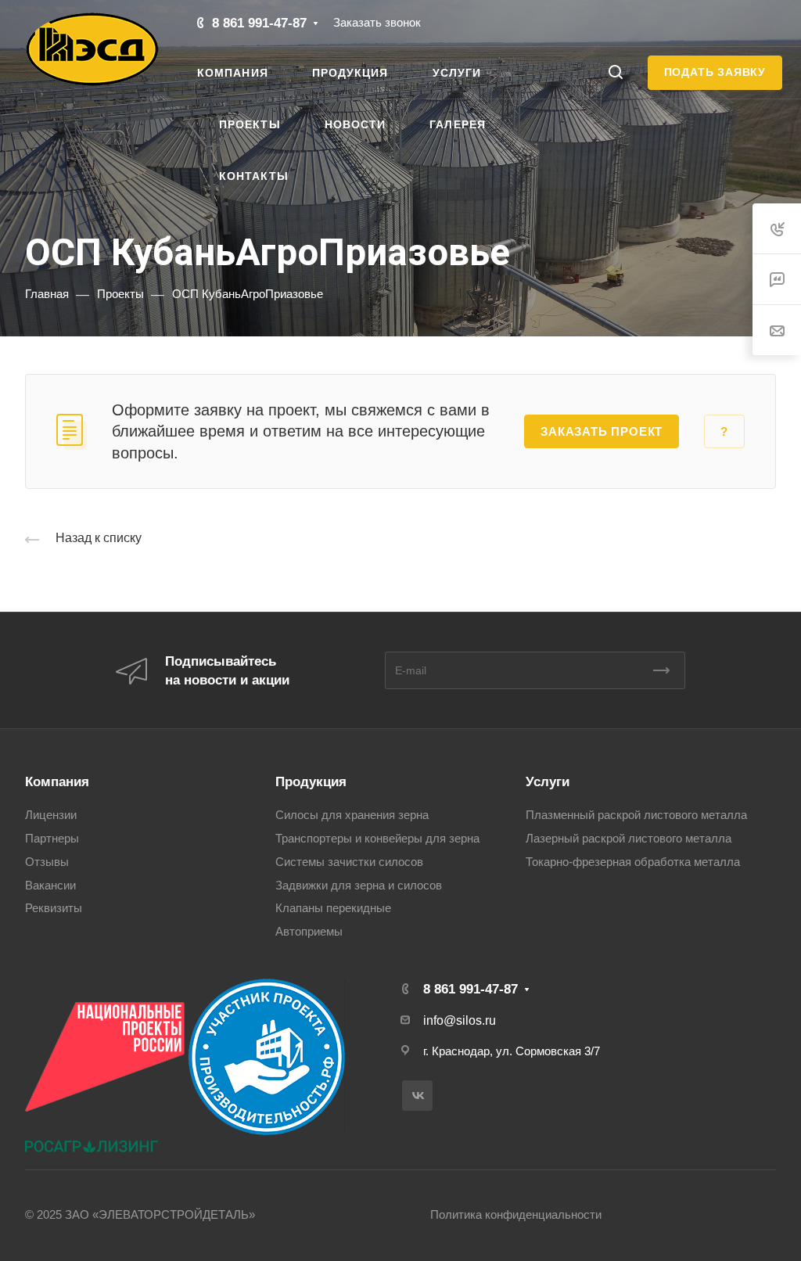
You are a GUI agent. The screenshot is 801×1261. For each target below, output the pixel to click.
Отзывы (47, 862)
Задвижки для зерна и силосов (358, 885)
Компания (57, 781)
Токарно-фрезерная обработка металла (633, 862)
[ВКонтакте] (417, 1095)
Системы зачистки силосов (349, 862)
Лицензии (51, 815)
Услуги (547, 781)
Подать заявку (715, 72)
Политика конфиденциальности (516, 1215)
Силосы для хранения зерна (352, 815)
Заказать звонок (377, 22)
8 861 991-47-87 (259, 23)
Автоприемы (309, 931)
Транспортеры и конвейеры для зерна (377, 838)
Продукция (311, 781)
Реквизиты (53, 908)
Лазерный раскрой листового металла (628, 838)
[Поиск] (615, 72)
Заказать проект (602, 431)
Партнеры (52, 838)
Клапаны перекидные (333, 908)
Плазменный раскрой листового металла (636, 815)
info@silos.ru (459, 1020)
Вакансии (50, 885)
